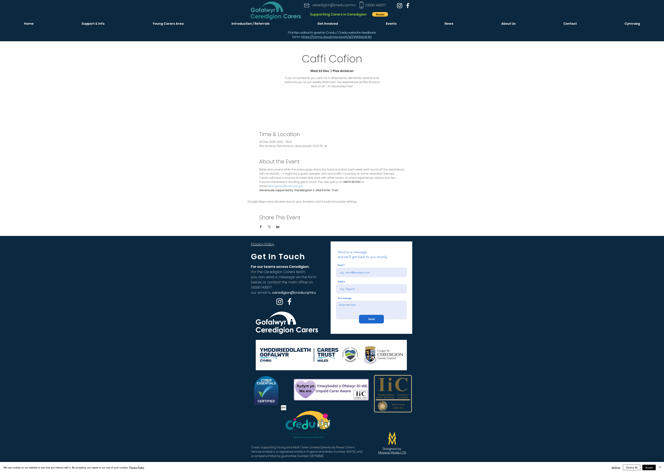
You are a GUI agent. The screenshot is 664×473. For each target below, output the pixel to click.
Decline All (631, 467)
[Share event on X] (269, 226)
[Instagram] (399, 5)
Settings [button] (615, 467)
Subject (341, 281)
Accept (649, 467)
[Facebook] (407, 5)
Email (340, 265)
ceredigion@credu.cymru (334, 5)
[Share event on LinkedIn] (277, 226)
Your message (345, 298)
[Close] (660, 467)
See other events (332, 105)
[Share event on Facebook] (260, 226)
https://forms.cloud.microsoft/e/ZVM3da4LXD (336, 37)
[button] (380, 14)
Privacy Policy (136, 467)
